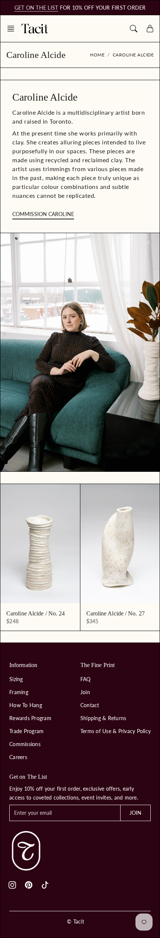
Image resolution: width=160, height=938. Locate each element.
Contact (89, 705)
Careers (18, 757)
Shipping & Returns (103, 718)
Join (85, 692)
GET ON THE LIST (36, 7)
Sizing (16, 679)
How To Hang (25, 705)
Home (97, 55)
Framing (18, 692)
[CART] (150, 28)
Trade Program (26, 731)
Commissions (25, 744)
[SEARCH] (133, 28)
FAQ (85, 679)
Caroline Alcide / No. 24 (35, 613)
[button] (13, 28)
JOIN (135, 813)
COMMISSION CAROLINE (43, 214)
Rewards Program (30, 718)
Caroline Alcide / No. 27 (115, 613)
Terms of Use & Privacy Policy (115, 731)
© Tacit (75, 921)
